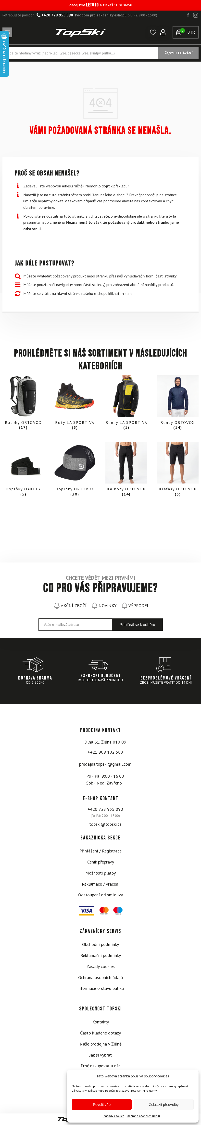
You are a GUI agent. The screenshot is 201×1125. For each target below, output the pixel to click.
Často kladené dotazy (100, 1033)
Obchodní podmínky (100, 944)
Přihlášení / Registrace (100, 851)
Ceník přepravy (100, 862)
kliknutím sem (120, 293)
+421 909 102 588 (105, 752)
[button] (153, 32)
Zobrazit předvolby (164, 1104)
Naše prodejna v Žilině (101, 1044)
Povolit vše (102, 1104)
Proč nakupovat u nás (101, 1066)
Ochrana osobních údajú (143, 1116)
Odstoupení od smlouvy (100, 895)
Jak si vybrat (100, 1055)
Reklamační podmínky (100, 955)
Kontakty (100, 1022)
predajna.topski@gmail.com (105, 764)
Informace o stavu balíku (100, 988)
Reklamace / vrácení (100, 884)
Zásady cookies (113, 1116)
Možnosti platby (100, 873)
